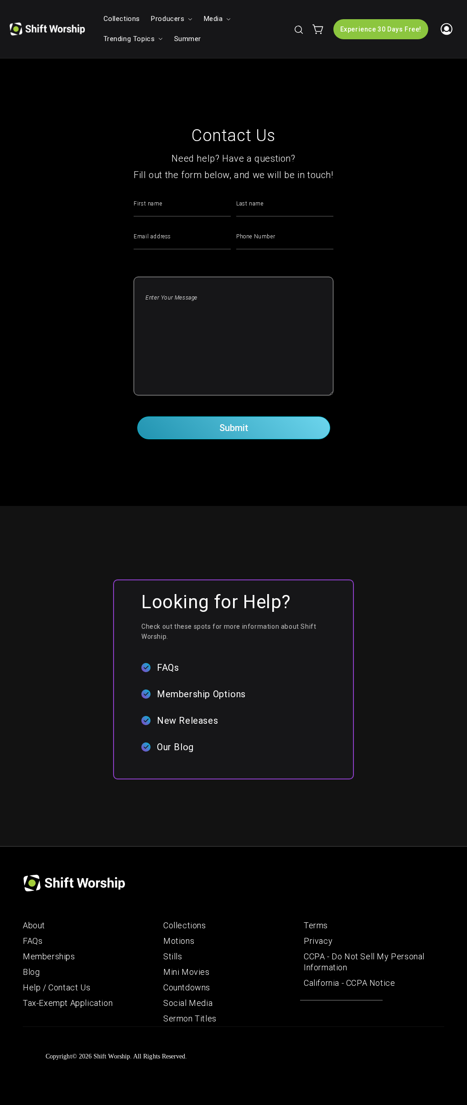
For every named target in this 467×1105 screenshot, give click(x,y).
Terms (316, 925)
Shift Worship (111, 1056)
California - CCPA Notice (349, 983)
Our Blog (175, 747)
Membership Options (201, 694)
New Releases (187, 720)
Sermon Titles (190, 1018)
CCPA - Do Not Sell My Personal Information (364, 962)
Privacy (318, 941)
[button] (298, 29)
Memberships (49, 956)
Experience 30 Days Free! (380, 29)
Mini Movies (186, 972)
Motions (178, 941)
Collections (184, 925)
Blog (31, 972)
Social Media (188, 1003)
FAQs (168, 667)
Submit (233, 427)
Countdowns (186, 987)
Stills (172, 956)
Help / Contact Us (56, 987)
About (34, 925)
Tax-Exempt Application (68, 1003)
